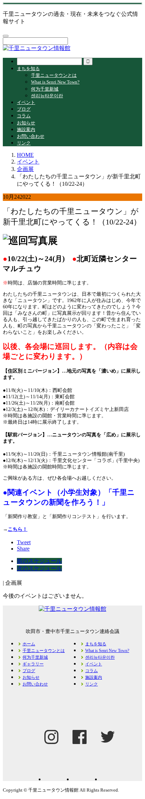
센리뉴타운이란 (47, 95)
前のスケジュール (39, 561)
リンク (24, 143)
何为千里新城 (44, 89)
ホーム (29, 643)
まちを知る (28, 68)
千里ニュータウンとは (54, 75)
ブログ (24, 109)
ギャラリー (33, 664)
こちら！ (17, 529)
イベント (26, 102)
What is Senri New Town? (55, 82)
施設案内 (26, 129)
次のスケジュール (39, 568)
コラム (24, 115)
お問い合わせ (30, 136)
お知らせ (26, 122)
